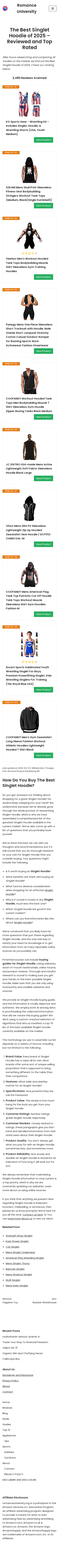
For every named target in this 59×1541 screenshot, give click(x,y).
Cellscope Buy (11, 1359)
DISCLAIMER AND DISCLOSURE (19, 1479)
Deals (5, 1419)
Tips (6, 1441)
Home (6, 1402)
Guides (6, 1424)
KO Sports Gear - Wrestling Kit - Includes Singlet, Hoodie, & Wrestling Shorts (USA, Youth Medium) (27, 128)
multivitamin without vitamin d (20, 1336)
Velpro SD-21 (10, 1347)
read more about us (20, 1218)
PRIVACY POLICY (13, 1474)
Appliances (9, 1435)
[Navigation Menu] (53, 8)
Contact (7, 1391)
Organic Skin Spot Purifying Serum (22, 1353)
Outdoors (10, 1457)
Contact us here (33, 1214)
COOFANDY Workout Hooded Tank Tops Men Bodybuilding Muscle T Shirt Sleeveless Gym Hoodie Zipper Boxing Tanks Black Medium (29, 405)
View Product (43, 140)
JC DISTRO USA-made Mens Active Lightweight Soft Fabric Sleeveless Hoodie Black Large (29, 469)
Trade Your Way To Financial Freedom (25, 1342)
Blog (5, 1413)
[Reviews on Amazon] (29, 253)
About (6, 1386)
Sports (6, 1446)
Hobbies (9, 1452)
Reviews (7, 1407)
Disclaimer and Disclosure (17, 1375)
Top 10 (6, 1430)
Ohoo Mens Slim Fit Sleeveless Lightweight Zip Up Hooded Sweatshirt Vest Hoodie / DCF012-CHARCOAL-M (28, 532)
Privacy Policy (10, 1380)
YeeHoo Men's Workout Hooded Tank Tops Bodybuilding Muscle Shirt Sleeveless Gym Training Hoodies (27, 265)
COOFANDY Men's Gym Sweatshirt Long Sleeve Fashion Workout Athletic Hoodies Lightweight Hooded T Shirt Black (29, 743)
